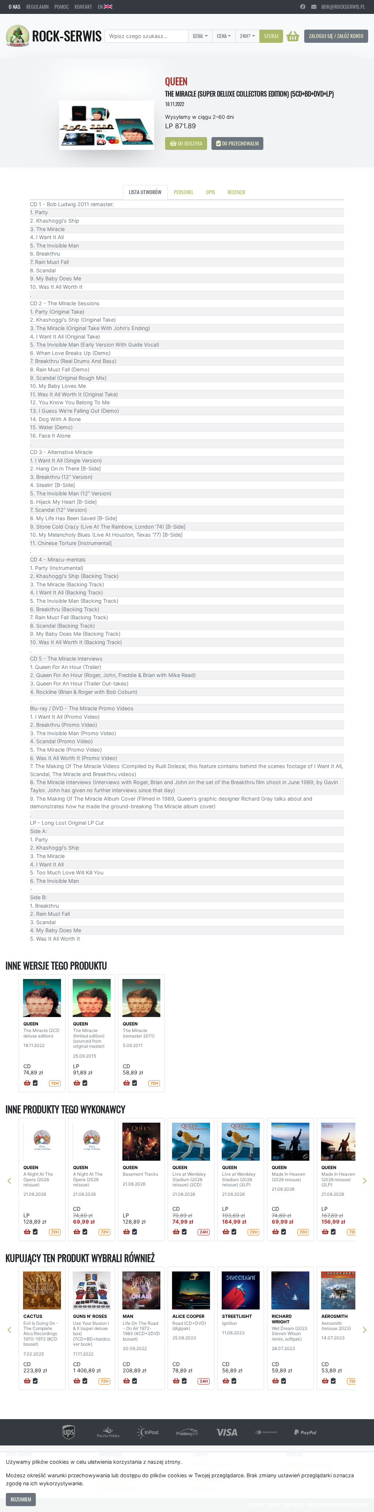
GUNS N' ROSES (90, 1316)
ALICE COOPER (188, 1316)
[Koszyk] (293, 36)
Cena (222, 35)
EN (101, 6)
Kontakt (83, 6)
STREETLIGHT (237, 1316)
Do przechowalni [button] (240, 143)
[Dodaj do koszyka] (27, 1083)
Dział (198, 35)
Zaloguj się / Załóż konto (336, 35)
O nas (14, 6)
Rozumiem (21, 1499)
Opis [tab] (210, 192)
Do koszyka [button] (189, 143)
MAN (128, 1316)
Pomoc (61, 6)
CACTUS (32, 1316)
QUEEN (30, 1024)
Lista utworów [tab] (145, 192)
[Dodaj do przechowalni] (35, 1083)
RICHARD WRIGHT (282, 1318)
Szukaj (271, 35)
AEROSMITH (334, 1316)
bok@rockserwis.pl (340, 6)
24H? (245, 35)
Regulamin (37, 6)
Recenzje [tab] (236, 192)
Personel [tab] (184, 192)
